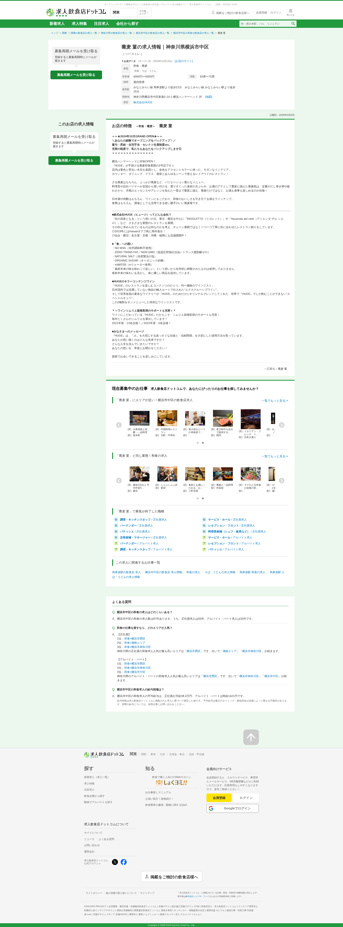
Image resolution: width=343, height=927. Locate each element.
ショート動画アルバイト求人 (175, 914)
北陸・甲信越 (196, 754)
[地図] (208, 96)
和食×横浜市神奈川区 (137, 646)
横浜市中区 (271, 676)
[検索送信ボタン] (293, 23)
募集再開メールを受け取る (76, 74)
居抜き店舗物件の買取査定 (144, 910)
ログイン (246, 797)
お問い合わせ (92, 845)
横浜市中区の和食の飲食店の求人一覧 (193, 33)
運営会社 (89, 851)
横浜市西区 (193, 651)
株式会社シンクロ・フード (197, 896)
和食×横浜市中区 (134, 671)
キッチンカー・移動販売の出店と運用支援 (199, 910)
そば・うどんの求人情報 (220, 572)
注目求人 (101, 23)
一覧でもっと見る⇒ (275, 400)
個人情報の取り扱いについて (121, 893)
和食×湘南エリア (134, 642)
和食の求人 (193, 572)
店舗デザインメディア (110, 914)
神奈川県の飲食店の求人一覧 (116, 33)
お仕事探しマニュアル (158, 792)
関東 (64, 33)
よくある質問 (106, 839)
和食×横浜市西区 (134, 638)
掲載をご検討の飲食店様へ (174, 877)
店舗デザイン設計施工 (179, 906)
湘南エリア (230, 651)
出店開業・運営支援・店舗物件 (133, 906)
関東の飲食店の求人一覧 (84, 33)
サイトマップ (147, 893)
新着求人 (57, 23)
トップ (54, 33)
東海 (153, 754)
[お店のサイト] (184, 61)
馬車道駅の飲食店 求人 (126, 572)
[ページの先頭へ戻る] (251, 737)
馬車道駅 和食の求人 (252, 572)
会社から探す (127, 23)
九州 (162, 754)
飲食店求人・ (218, 906)
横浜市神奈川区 (252, 651)
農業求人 (139, 914)
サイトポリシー (94, 893)
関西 (143, 754)
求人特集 (79, 23)
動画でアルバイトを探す (98, 802)
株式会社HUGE (142, 102)
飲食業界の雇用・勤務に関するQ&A (166, 804)
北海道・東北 (177, 754)
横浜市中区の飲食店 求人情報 (163, 572)
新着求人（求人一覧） (97, 777)
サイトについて (93, 832)
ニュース (89, 839)
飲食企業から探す (94, 795)
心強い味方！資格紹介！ (159, 798)
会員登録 (219, 797)
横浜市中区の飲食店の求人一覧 (152, 33)
